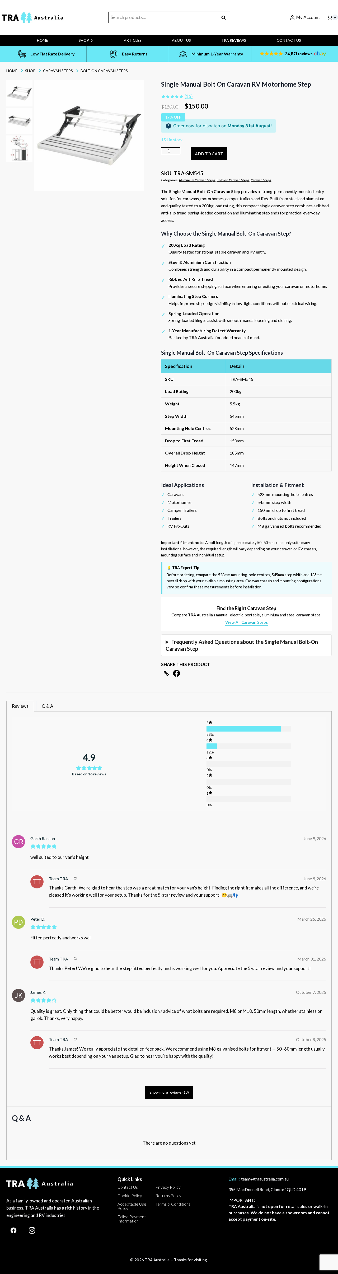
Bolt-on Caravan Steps (233, 180)
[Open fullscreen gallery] (139, 185)
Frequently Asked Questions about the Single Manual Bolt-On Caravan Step (242, 645)
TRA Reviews (233, 40)
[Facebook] (176, 673)
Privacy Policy (168, 1186)
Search (225, 17)
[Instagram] (32, 1230)
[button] (292, 54)
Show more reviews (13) (169, 1092)
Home (42, 40)
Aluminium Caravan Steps (197, 180)
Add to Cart (209, 153)
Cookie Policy (130, 1195)
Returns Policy (168, 1195)
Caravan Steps (261, 180)
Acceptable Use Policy (132, 1206)
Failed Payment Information (132, 1218)
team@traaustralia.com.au (265, 1178)
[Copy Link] (166, 673)
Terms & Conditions (173, 1203)
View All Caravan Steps (246, 622)
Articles (133, 40)
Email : (234, 1178)
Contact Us (289, 40)
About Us (181, 40)
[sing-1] (89, 135)
